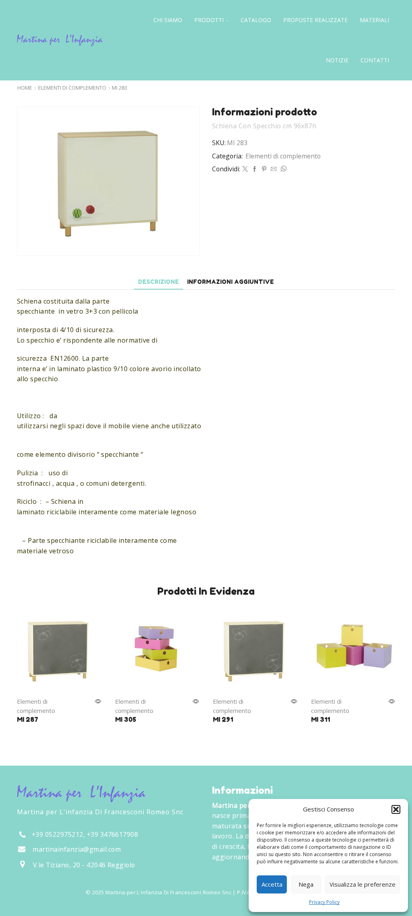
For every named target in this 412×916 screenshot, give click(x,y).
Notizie (337, 60)
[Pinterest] (264, 169)
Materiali (374, 20)
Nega (306, 884)
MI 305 (125, 719)
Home (24, 87)
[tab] (158, 282)
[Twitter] (245, 169)
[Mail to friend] (273, 169)
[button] (396, 809)
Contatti (374, 60)
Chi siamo (167, 20)
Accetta (272, 884)
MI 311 (320, 719)
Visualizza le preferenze (363, 884)
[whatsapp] (282, 169)
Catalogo (256, 20)
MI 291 (223, 719)
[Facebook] (255, 169)
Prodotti (209, 20)
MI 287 (27, 719)
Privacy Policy (324, 902)
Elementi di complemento (72, 87)
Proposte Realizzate (315, 20)
